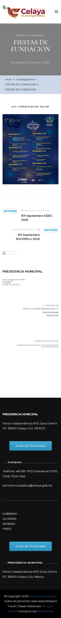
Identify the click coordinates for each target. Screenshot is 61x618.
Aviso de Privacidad (50, 312)
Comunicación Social (33, 106)
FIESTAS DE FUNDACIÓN (29, 35)
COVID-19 (10, 370)
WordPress (45, 611)
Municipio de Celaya (42, 596)
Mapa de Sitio (52, 315)
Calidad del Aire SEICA (21, 360)
